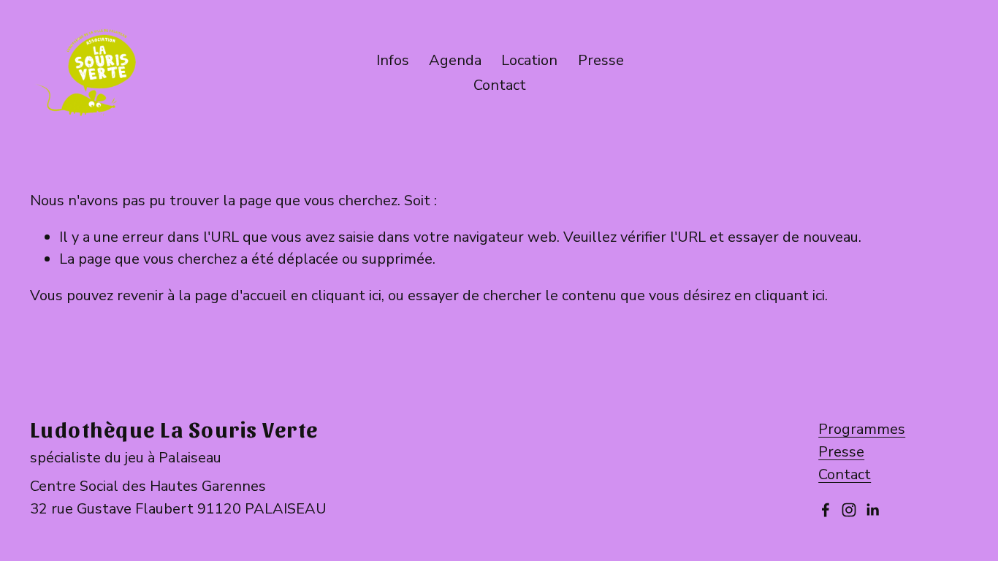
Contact (844, 474)
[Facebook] (825, 510)
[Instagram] (849, 510)
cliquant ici (346, 295)
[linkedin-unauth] (872, 510)
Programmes (861, 429)
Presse (601, 60)
